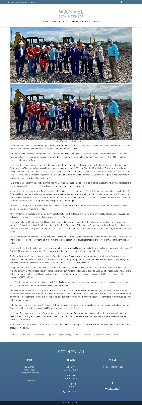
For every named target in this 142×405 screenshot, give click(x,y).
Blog (96, 21)
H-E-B (78, 335)
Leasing (74, 21)
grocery (52, 335)
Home (45, 21)
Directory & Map (59, 21)
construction (26, 335)
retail (116, 335)
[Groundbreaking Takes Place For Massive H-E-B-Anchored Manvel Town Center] (71, 54)
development (40, 335)
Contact (86, 21)
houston (87, 335)
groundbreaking (65, 335)
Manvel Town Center (102, 335)
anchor (14, 335)
